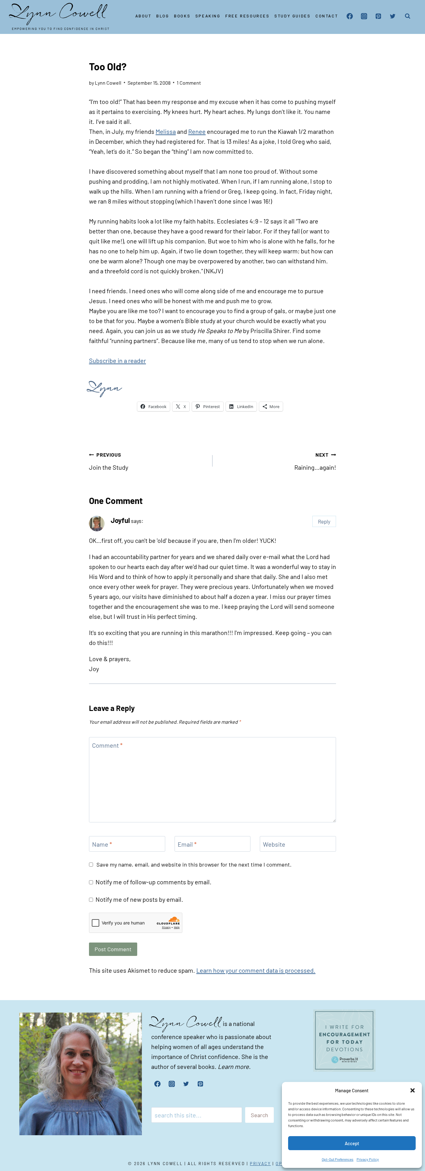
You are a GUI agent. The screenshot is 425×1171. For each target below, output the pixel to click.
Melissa (166, 131)
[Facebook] (349, 16)
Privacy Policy (368, 1159)
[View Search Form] (407, 16)
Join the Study (108, 461)
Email (187, 844)
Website (274, 844)
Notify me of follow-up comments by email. (154, 882)
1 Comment (189, 83)
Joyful (120, 520)
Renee (197, 131)
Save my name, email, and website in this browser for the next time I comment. (194, 864)
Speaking (208, 15)
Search (259, 1115)
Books (182, 15)
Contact (326, 15)
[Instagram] (364, 16)
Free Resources (247, 15)
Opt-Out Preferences (337, 1159)
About (143, 15)
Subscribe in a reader (117, 360)
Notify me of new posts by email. (139, 899)
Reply (324, 521)
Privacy (260, 1163)
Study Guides (292, 15)
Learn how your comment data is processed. (255, 970)
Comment (107, 745)
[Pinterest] (378, 16)
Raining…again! (315, 461)
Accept (352, 1143)
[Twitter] (392, 16)
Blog (162, 15)
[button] (412, 1090)
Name (102, 844)
